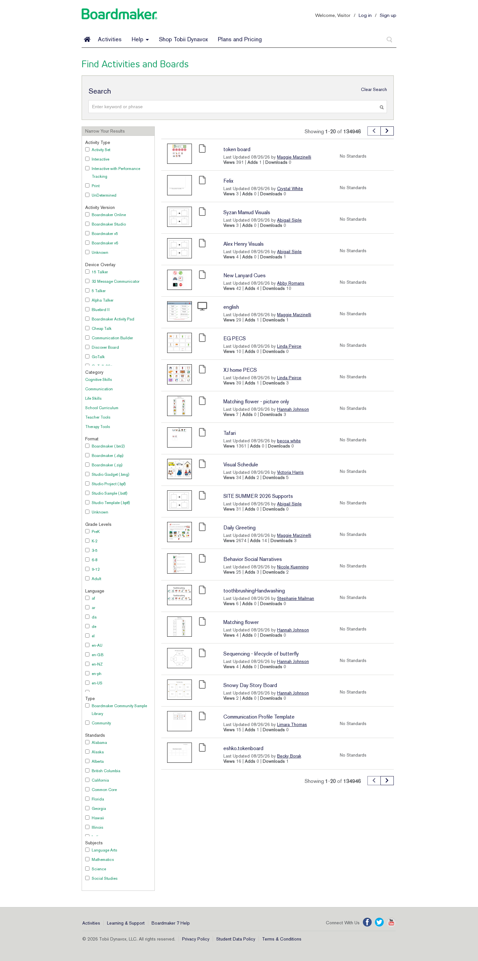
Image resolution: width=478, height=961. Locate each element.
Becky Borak (289, 756)
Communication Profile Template (259, 717)
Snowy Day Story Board (250, 685)
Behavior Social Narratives (252, 559)
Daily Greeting (239, 528)
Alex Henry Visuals (243, 244)
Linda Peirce (289, 346)
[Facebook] (367, 922)
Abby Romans (290, 283)
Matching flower (241, 622)
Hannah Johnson (293, 409)
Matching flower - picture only (256, 401)
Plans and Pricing (240, 39)
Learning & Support (126, 923)
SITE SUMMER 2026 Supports (258, 496)
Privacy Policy (195, 939)
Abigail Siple (289, 220)
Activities (110, 39)
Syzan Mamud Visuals (246, 212)
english (231, 307)
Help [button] (138, 39)
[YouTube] (391, 922)
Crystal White (290, 188)
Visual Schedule (240, 464)
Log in (365, 15)
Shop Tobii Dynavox (183, 39)
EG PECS (234, 338)
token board (236, 149)
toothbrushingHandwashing (254, 591)
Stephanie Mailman (295, 598)
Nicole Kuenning (293, 566)
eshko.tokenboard (243, 748)
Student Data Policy (235, 939)
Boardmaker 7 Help (171, 923)
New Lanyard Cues (244, 275)
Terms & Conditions (281, 939)
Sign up (388, 15)
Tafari (229, 433)
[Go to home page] (87, 39)
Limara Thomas (292, 724)
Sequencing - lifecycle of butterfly (261, 654)
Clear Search (374, 89)
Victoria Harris (290, 472)
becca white (289, 440)
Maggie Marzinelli (294, 157)
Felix (228, 181)
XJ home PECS (240, 370)
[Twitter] (379, 922)
